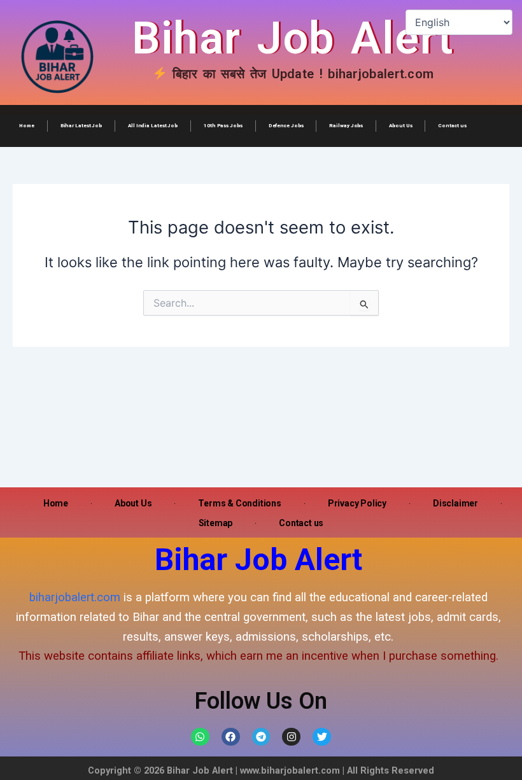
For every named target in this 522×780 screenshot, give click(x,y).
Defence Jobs (286, 126)
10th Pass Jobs (223, 126)
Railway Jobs (346, 126)
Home (26, 126)
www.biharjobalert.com (290, 770)
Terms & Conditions (239, 503)
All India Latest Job (153, 126)
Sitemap (216, 523)
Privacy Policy (357, 503)
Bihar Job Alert (293, 38)
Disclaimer (455, 503)
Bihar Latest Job (81, 126)
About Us (400, 126)
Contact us (452, 126)
